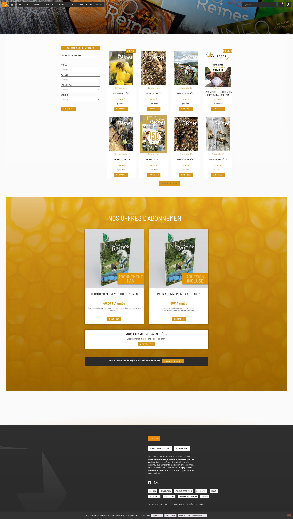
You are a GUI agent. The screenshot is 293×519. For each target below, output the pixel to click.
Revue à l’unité (121, 88)
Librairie (36, 4)
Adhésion (23, 4)
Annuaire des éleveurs (91, 4)
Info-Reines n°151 (121, 159)
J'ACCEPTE (157, 515)
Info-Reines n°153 (153, 93)
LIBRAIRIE (213, 491)
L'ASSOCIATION (154, 496)
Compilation (218, 88)
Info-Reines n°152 (185, 93)
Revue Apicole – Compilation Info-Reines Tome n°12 (218, 93)
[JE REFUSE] (289, 515)
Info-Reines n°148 (218, 159)
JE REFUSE (170, 515)
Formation (50, 4)
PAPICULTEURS (169, 496)
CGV (176, 504)
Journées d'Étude (67, 4)
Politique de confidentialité (192, 515)
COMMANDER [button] (121, 109)
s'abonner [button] (114, 319)
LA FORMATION (165, 491)
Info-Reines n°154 (121, 93)
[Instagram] (156, 483)
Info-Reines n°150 (153, 159)
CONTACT (204, 496)
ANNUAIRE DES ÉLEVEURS (188, 496)
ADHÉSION (152, 491)
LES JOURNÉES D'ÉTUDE (183, 491)
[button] (169, 183)
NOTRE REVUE (201, 491)
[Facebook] (149, 483)
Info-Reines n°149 (185, 159)
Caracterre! (198, 504)
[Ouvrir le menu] (12, 4)
